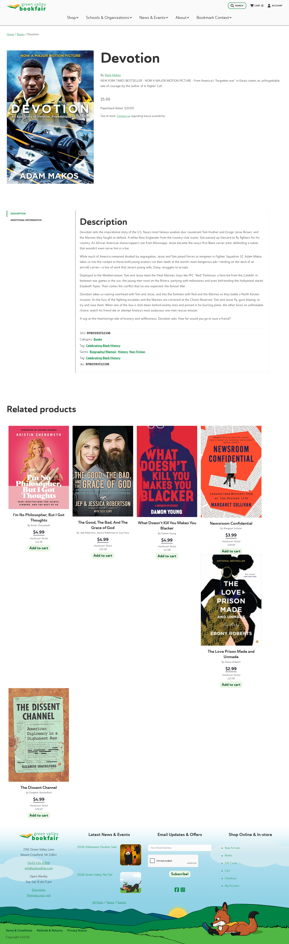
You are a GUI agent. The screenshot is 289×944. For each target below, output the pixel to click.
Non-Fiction (137, 352)
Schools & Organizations (107, 17)
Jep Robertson (87, 532)
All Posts (97, 902)
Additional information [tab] (26, 220)
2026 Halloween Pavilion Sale (97, 847)
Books (20, 34)
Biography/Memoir (103, 352)
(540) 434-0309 (39, 863)
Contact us (123, 116)
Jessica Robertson (106, 532)
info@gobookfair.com (39, 868)
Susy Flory (124, 532)
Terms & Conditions (19, 930)
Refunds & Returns (49, 930)
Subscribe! (179, 874)
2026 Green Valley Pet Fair (95, 875)
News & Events (152, 17)
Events (122, 902)
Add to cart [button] (38, 548)
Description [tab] (18, 213)
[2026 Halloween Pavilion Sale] (130, 854)
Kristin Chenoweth (40, 525)
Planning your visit (39, 895)
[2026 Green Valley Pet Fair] (130, 882)
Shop (71, 17)
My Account (232, 885)
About (180, 17)
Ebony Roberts (232, 662)
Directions (38, 890)
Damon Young (168, 533)
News (110, 902)
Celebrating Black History (103, 346)
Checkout (230, 878)
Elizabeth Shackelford (40, 792)
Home (10, 34)
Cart (227, 870)
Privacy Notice (77, 930)
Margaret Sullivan (233, 528)
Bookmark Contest (213, 17)
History (123, 352)
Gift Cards (231, 863)
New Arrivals (232, 847)
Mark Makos (113, 75)
